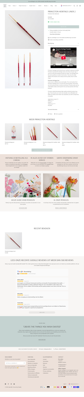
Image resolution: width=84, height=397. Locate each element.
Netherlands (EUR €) (67, 5)
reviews (48, 164)
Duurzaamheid (31, 361)
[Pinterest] (8, 384)
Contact (44, 359)
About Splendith (31, 359)
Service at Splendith (32, 365)
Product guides (31, 371)
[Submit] (24, 363)
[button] (80, 5)
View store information (55, 34)
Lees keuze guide (23, 208)
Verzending (45, 361)
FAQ (44, 365)
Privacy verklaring (47, 371)
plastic (26, 164)
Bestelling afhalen (32, 367)
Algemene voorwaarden (48, 369)
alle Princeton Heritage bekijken (42, 150)
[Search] (74, 5)
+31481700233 (62, 349)
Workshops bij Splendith (33, 377)
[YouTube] (14, 384)
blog (50, 162)
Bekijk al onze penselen (61, 208)
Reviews (45, 367)
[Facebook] (5, 384)
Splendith (10, 387)
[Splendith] (5, 6)
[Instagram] (11, 384)
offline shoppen (61, 371)
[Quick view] (19, 138)
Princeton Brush (53, 13)
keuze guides (43, 162)
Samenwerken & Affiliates (34, 373)
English (64, 384)
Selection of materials (33, 363)
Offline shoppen (31, 369)
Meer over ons (42, 339)
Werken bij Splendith (32, 375)
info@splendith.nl (48, 349)
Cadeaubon (45, 373)
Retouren (45, 363)
